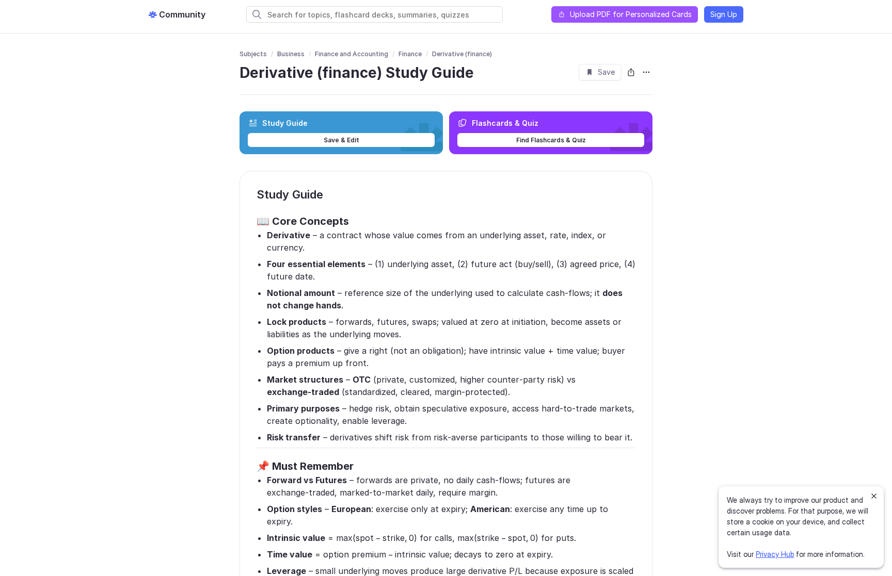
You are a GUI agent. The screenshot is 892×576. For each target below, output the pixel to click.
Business (291, 54)
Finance (410, 54)
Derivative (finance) (462, 54)
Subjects (253, 54)
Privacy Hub (775, 554)
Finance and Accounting (351, 54)
